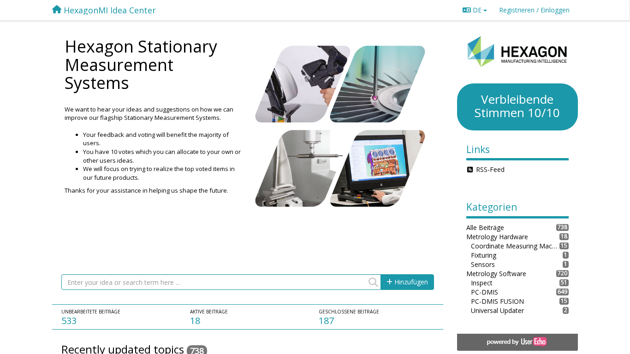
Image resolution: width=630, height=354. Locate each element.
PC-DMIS (484, 292)
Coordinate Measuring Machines (515, 246)
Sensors (483, 264)
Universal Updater (497, 310)
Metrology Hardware (497, 236)
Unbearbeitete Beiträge (90, 311)
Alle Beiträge (485, 227)
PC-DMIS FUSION (497, 301)
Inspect (482, 282)
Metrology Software (496, 273)
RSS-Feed (490, 169)
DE (477, 10)
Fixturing (483, 255)
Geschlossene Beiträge (349, 311)
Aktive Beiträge (209, 311)
